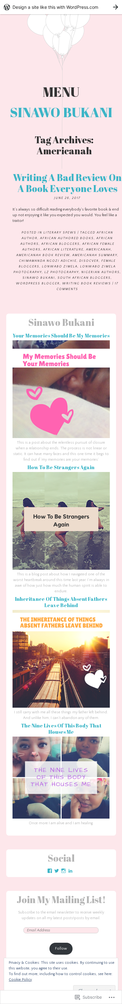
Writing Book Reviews (86, 283)
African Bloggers (60, 244)
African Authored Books (67, 238)
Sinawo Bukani (61, 112)
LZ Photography (61, 272)
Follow (61, 948)
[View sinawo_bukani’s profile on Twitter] (56, 870)
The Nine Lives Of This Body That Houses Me (61, 728)
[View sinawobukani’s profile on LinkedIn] (70, 870)
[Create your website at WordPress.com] (61, 7)
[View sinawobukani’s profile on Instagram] (63, 870)
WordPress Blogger (38, 283)
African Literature (63, 249)
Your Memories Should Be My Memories (61, 335)
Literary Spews (59, 232)
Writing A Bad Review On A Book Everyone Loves (67, 183)
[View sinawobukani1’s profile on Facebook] (49, 870)
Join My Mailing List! (61, 899)
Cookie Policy (20, 980)
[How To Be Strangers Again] (61, 569)
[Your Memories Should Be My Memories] (61, 437)
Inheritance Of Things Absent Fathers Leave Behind (61, 602)
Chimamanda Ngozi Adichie (48, 261)
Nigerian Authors (100, 272)
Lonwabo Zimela (60, 266)
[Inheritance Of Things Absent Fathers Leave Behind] (61, 707)
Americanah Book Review (43, 255)
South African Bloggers (84, 278)
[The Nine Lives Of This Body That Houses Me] (61, 817)
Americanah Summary (94, 255)
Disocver (89, 261)
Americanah (98, 249)
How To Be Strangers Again (61, 467)
